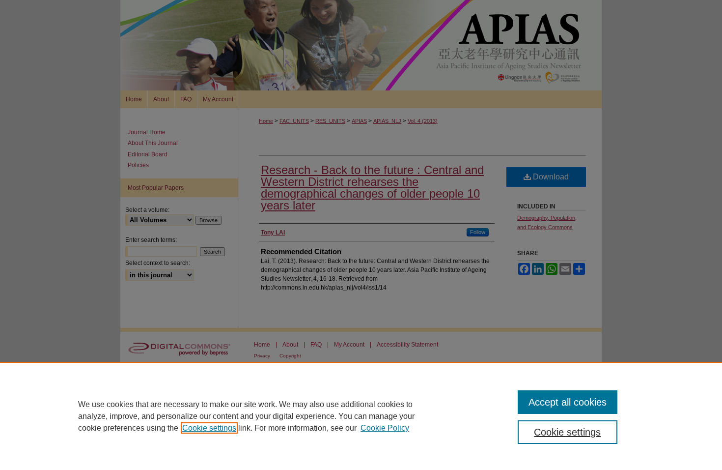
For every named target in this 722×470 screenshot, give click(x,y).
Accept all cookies (567, 402)
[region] (361, 416)
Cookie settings (209, 428)
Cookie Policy (385, 428)
